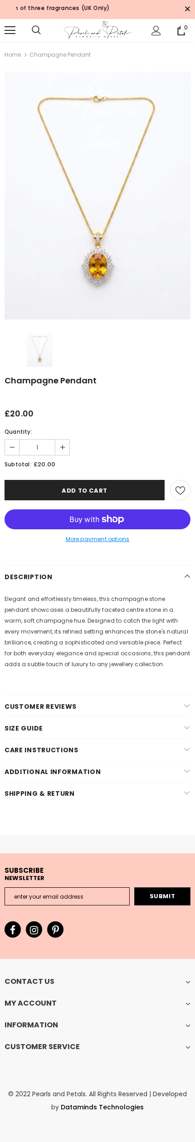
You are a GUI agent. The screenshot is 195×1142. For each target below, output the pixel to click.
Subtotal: (18, 464)
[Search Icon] (36, 30)
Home (13, 54)
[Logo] (97, 29)
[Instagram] (34, 929)
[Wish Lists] (180, 490)
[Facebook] (13, 929)
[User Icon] (156, 30)
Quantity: (18, 432)
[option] (97, 195)
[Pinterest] (55, 929)
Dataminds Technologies (102, 1107)
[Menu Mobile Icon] (10, 30)
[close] (187, 9)
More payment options (98, 539)
